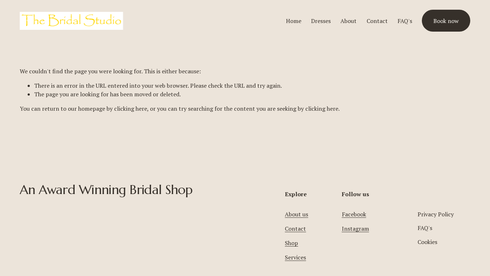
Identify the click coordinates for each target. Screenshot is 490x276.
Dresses (321, 21)
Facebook (354, 214)
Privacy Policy (436, 214)
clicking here (130, 108)
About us (296, 214)
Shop (291, 243)
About (348, 21)
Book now (446, 21)
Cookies (427, 242)
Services (295, 257)
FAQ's (404, 21)
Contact (377, 21)
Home (293, 21)
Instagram (355, 229)
